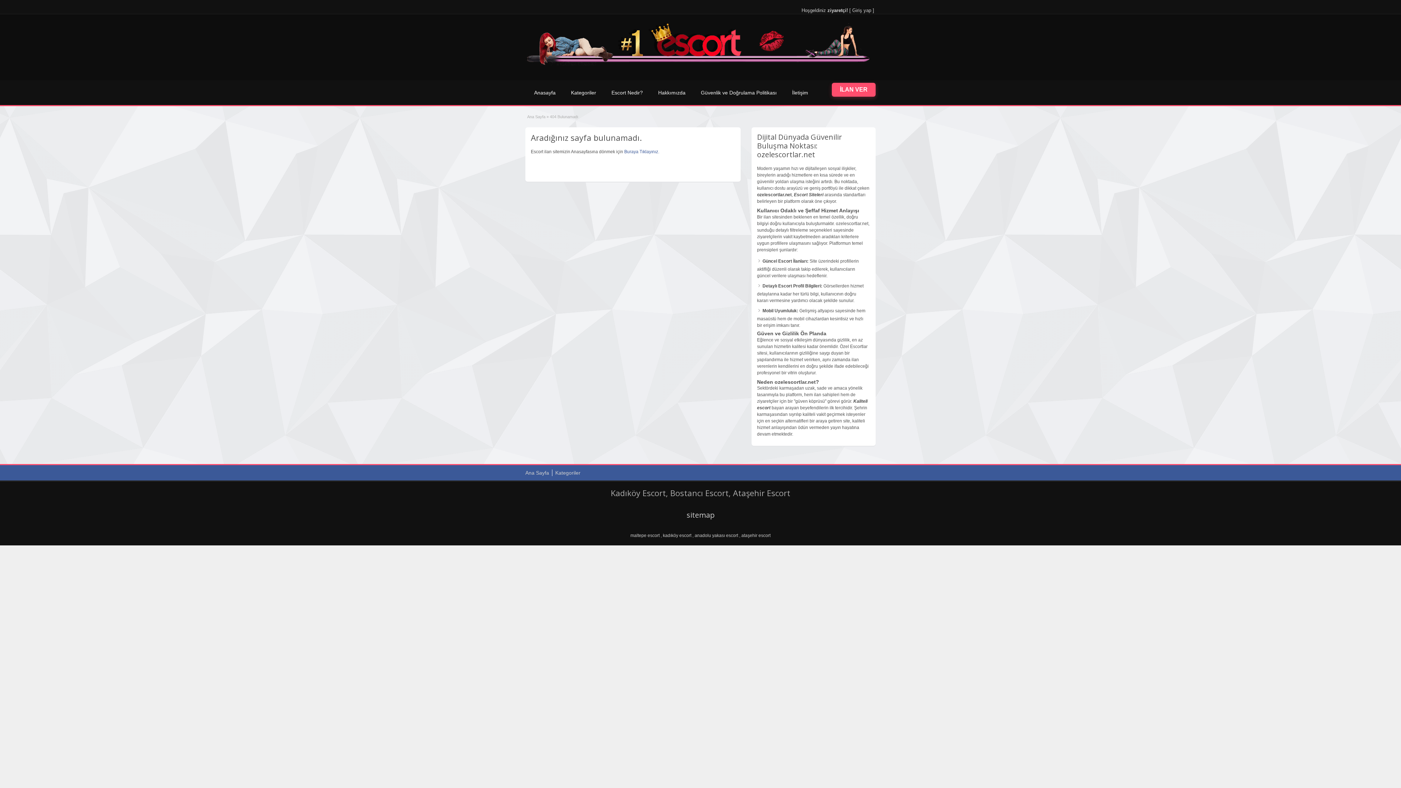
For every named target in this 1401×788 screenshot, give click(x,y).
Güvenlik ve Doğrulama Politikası (739, 93)
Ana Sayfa (536, 117)
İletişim (800, 93)
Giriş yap (861, 10)
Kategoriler (583, 93)
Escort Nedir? (627, 93)
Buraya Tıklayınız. (641, 151)
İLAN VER (854, 89)
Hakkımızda (672, 93)
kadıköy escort (677, 535)
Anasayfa (545, 93)
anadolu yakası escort (716, 535)
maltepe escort (645, 535)
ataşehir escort (756, 535)
